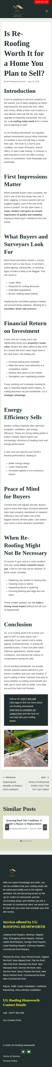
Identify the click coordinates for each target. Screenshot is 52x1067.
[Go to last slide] (7, 827)
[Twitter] (23, 1051)
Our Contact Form (12, 1020)
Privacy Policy (10, 1061)
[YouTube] (29, 1051)
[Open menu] (46, 11)
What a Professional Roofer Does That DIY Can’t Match (39, 783)
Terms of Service (11, 1056)
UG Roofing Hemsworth (15, 81)
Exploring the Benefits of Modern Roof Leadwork (12, 783)
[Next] (45, 827)
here (17, 702)
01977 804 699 (42, 2)
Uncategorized (11, 26)
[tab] (21, 841)
